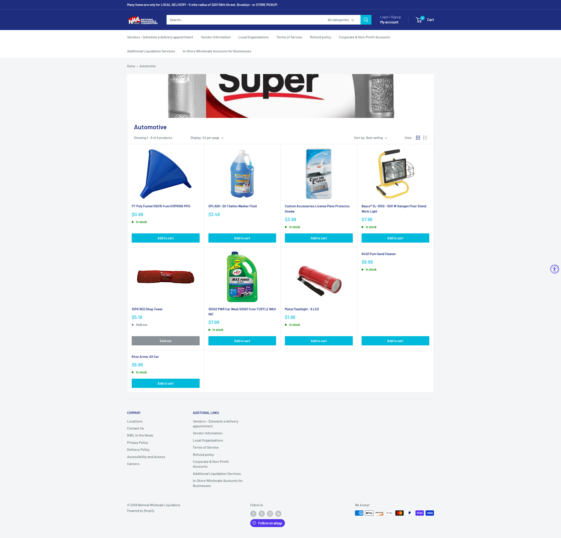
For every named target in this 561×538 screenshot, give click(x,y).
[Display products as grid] (418, 138)
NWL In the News (140, 435)
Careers (133, 464)
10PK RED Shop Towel (147, 309)
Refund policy (320, 37)
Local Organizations (253, 37)
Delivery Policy (138, 449)
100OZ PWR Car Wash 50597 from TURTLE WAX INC (242, 311)
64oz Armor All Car (145, 357)
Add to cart (166, 238)
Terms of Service (289, 37)
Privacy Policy (137, 442)
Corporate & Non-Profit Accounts (364, 37)
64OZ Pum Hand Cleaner (379, 254)
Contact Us (135, 428)
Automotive (148, 66)
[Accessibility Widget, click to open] (554, 269)
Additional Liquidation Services (151, 51)
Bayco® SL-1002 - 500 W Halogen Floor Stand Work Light (394, 208)
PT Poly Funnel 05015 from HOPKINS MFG (161, 206)
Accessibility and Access (146, 457)
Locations (134, 421)
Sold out (166, 341)
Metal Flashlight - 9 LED (302, 309)
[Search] (365, 20)
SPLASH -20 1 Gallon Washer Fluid (232, 206)
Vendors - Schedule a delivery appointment (160, 37)
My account (389, 22)
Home (131, 66)
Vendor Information (216, 37)
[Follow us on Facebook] (253, 513)
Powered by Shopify (140, 511)
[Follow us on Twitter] (262, 513)
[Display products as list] (425, 138)
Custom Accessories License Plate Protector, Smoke (317, 208)
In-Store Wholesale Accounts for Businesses (217, 51)
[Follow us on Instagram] (270, 513)
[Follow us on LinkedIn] (278, 513)
